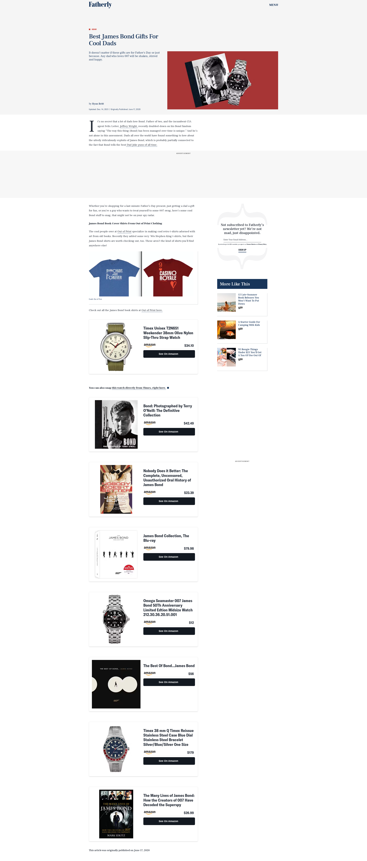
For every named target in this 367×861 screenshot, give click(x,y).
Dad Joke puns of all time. (141, 145)
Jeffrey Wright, (129, 126)
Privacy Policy (262, 244)
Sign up (242, 249)
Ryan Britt (98, 103)
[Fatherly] (100, 5)
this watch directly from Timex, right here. (139, 388)
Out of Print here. (152, 310)
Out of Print (124, 231)
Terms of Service (251, 244)
